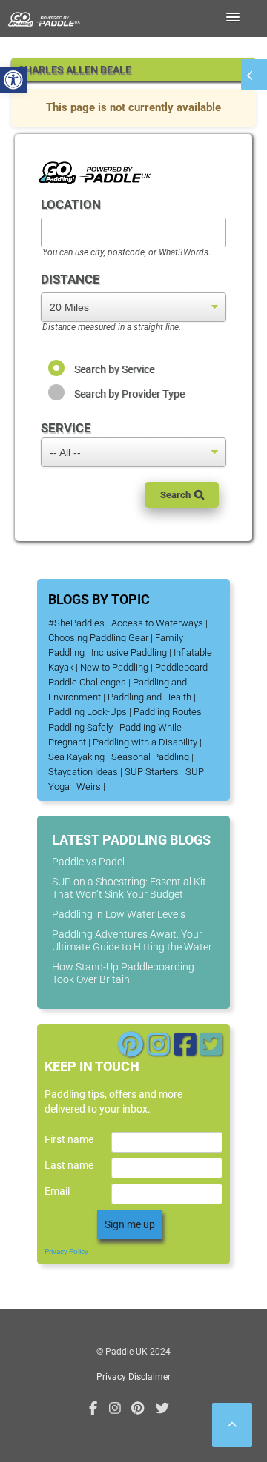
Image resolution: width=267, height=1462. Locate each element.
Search (175, 494)
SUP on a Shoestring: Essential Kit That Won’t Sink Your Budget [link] (129, 888)
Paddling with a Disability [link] (145, 742)
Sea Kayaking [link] (76, 756)
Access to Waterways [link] (157, 622)
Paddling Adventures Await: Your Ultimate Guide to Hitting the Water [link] (132, 940)
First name (68, 1139)
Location (71, 204)
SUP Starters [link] (152, 771)
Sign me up (130, 1224)
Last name (68, 1165)
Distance (70, 279)
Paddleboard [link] (181, 667)
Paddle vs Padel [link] (88, 862)
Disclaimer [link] (149, 1377)
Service (66, 427)
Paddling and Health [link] (149, 697)
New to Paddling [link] (114, 667)
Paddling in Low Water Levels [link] (118, 914)
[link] (13, 80)
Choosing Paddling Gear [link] (98, 637)
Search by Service (114, 369)
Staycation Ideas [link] (83, 771)
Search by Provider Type (129, 394)
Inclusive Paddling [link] (129, 652)
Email (57, 1191)
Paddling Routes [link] (168, 711)
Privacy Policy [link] (66, 1251)
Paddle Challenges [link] (87, 682)
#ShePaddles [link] (76, 622)
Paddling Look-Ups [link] (87, 711)
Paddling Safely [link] (80, 727)
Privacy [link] (111, 1377)
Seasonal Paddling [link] (150, 756)
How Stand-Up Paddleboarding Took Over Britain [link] (123, 973)
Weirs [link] (88, 786)
